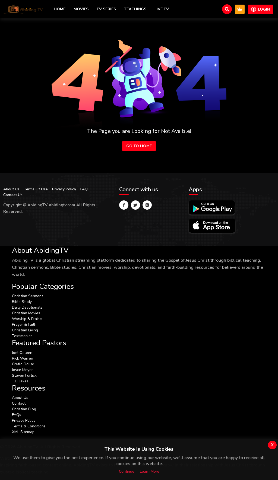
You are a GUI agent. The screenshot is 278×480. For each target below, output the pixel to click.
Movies (81, 9)
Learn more (149, 471)
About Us (11, 189)
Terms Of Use (36, 189)
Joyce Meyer (22, 369)
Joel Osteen (22, 352)
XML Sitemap (23, 431)
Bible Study (22, 301)
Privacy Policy (64, 189)
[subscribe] (240, 9)
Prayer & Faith (24, 324)
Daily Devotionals (27, 307)
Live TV (161, 9)
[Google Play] (212, 207)
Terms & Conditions (29, 426)
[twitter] (135, 205)
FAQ (84, 189)
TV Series (106, 9)
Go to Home (139, 146)
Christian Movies (26, 313)
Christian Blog (24, 409)
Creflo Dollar (23, 364)
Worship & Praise (27, 318)
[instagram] (147, 205)
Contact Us (13, 194)
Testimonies (22, 335)
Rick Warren (22, 358)
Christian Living (25, 330)
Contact (19, 403)
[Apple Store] (212, 226)
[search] (227, 9)
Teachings (135, 9)
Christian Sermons (27, 296)
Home (59, 9)
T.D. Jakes (20, 381)
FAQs (16, 414)
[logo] (23, 9)
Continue (126, 471)
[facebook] (123, 205)
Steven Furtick (24, 375)
